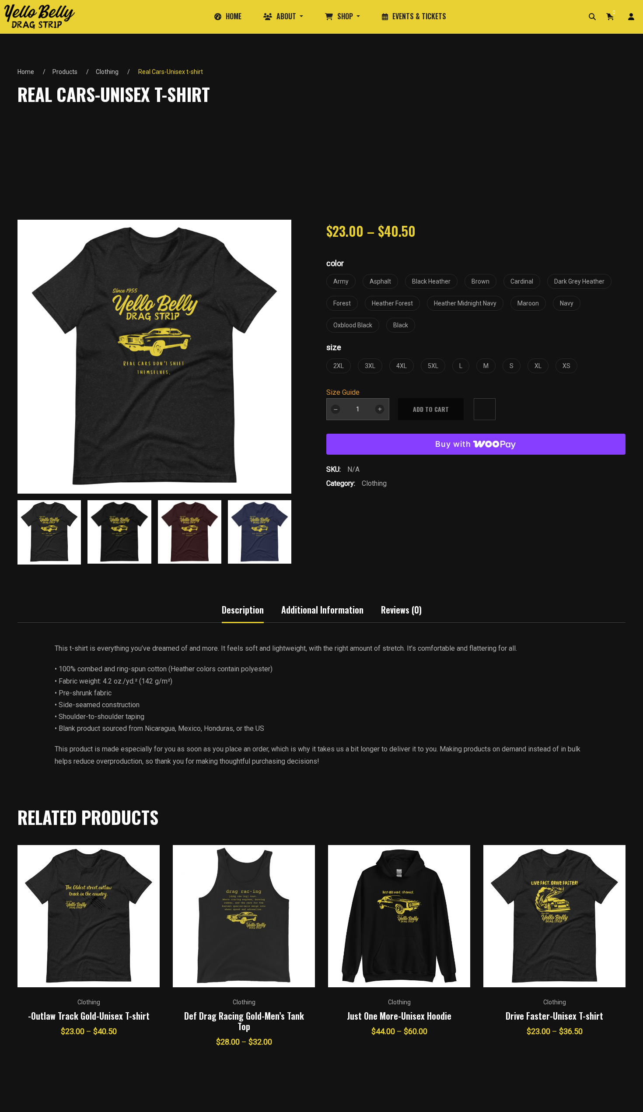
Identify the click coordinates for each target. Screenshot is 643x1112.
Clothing (107, 71)
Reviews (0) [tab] (401, 609)
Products (64, 71)
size (333, 347)
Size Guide (343, 392)
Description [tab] (243, 609)
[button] (284, 529)
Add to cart (431, 409)
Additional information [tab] (322, 609)
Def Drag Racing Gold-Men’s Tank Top (244, 1021)
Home (25, 71)
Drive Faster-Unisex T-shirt (554, 1015)
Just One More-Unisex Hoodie (399, 1015)
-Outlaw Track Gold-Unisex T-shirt (89, 1015)
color (335, 263)
